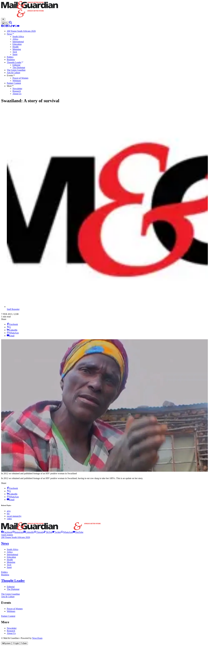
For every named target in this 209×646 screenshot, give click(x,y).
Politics (4, 572)
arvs (9, 511)
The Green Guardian (10, 594)
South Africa (12, 549)
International (12, 554)
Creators (9, 535)
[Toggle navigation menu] (3, 19)
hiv (8, 513)
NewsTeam (37, 638)
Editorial (11, 586)
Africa (10, 552)
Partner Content (8, 616)
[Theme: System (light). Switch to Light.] (5, 23)
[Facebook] (2, 26)
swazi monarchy (14, 516)
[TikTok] (11, 26)
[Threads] (9, 26)
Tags (3, 535)
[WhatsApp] (16, 26)
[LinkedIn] (7, 26)
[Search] (10, 23)
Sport (9, 567)
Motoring (11, 562)
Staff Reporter (13, 309)
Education (11, 557)
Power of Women (15, 608)
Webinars (11, 611)
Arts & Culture (8, 596)
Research (11, 631)
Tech (9, 565)
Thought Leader (13, 580)
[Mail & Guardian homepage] (104, 9)
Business (5, 574)
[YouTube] (18, 26)
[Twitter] (14, 26)
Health (10, 559)
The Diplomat (13, 589)
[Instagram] (4, 26)
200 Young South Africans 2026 (15, 537)
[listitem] (6, 532)
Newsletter (11, 628)
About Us (11, 633)
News (5, 543)
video (9, 518)
